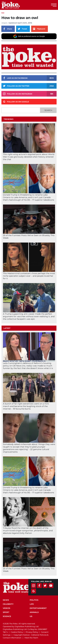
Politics (34, 600)
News (6, 600)
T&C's (5, 632)
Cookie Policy (17, 632)
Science (7, 616)
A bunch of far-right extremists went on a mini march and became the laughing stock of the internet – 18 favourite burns (26, 406)
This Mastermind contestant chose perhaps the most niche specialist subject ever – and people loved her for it (29, 276)
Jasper (4, 23)
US (31, 616)
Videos (6, 608)
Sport (6, 612)
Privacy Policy (32, 632)
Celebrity (8, 604)
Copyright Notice (21, 635)
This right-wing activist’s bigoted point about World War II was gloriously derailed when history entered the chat (28, 157)
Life (32, 604)
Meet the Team (31, 638)
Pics (2, 12)
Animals (34, 612)
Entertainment (38, 608)
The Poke (17, 5)
